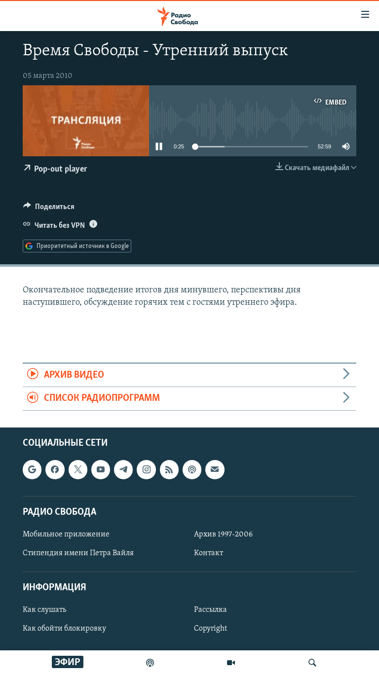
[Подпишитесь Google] (32, 469)
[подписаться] (214, 469)
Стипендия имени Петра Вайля (78, 553)
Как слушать (44, 610)
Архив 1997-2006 (223, 534)
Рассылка (210, 610)
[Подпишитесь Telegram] (123, 469)
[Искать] (312, 662)
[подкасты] (150, 662)
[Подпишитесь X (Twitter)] (78, 469)
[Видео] (231, 662)
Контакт (208, 553)
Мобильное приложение (66, 534)
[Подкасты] (192, 469)
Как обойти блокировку (64, 629)
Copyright (210, 629)
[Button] (49, 209)
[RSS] (169, 469)
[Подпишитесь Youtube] (100, 469)
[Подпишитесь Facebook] (54, 469)
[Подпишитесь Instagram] (146, 469)
